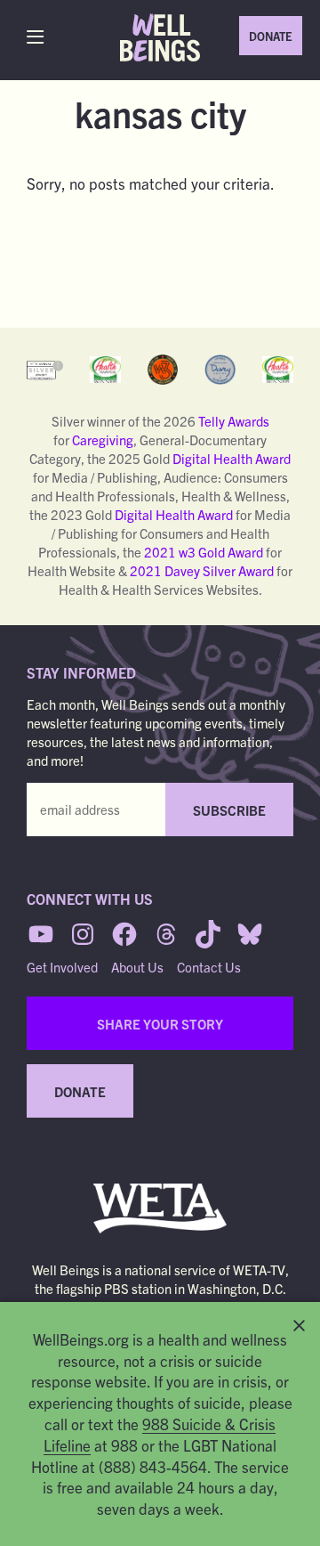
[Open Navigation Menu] (39, 37)
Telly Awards (233, 420)
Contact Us (209, 966)
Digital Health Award (231, 458)
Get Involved (62, 966)
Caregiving (102, 439)
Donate (270, 36)
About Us (137, 966)
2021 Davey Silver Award (202, 570)
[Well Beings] (160, 37)
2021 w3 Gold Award (202, 551)
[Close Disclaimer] (299, 1325)
